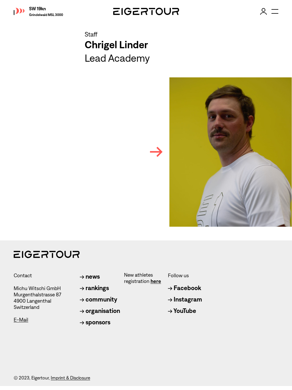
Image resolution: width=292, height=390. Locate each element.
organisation (102, 310)
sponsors (97, 322)
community (100, 299)
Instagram (187, 299)
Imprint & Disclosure (70, 377)
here (156, 281)
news (92, 276)
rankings (96, 288)
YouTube (184, 310)
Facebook (186, 288)
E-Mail (21, 320)
